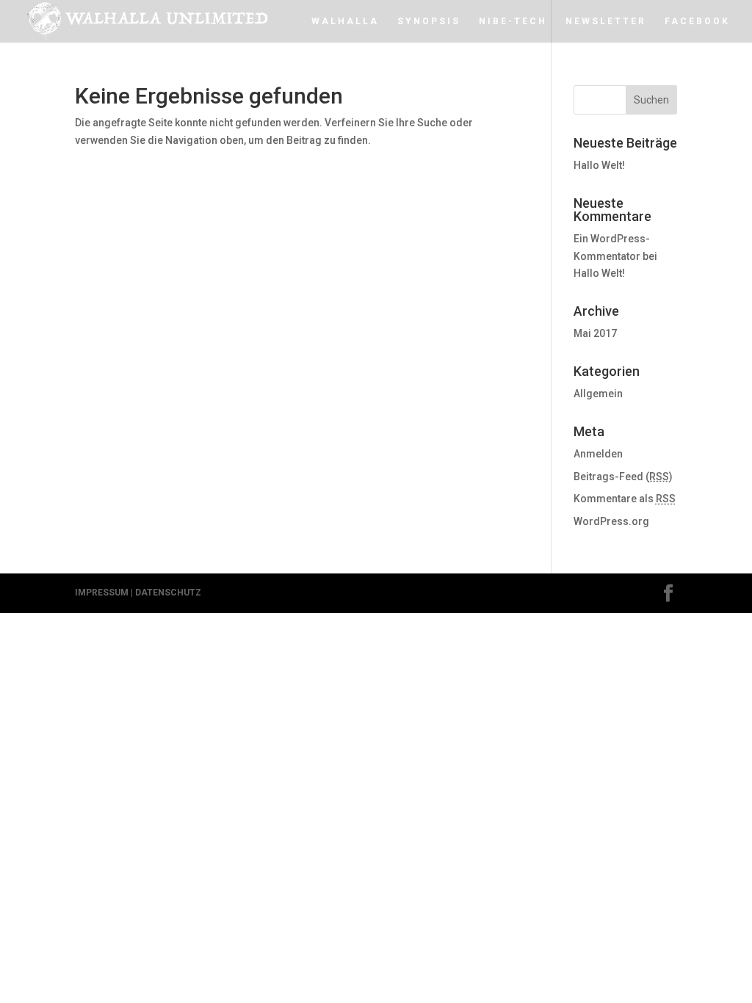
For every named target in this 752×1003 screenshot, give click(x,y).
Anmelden (598, 454)
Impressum (102, 592)
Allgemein (598, 393)
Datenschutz (168, 592)
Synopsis (428, 21)
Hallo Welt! (599, 165)
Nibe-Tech (513, 21)
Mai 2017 (595, 333)
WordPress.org (611, 521)
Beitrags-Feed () (623, 476)
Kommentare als (625, 498)
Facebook (697, 21)
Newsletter (605, 21)
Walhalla (345, 21)
